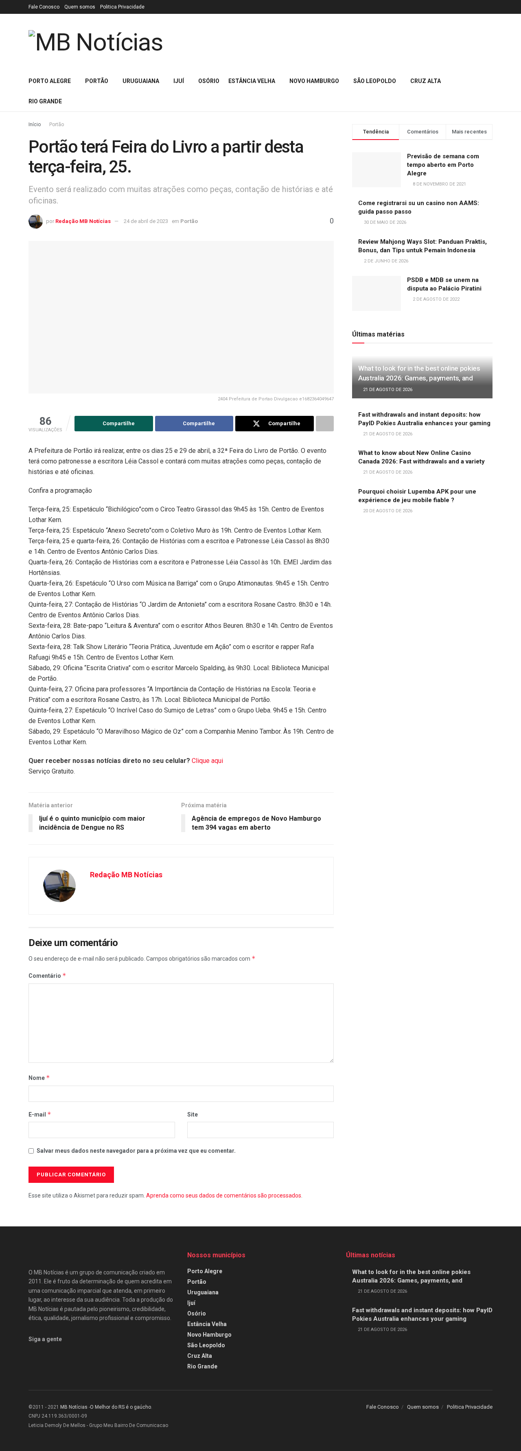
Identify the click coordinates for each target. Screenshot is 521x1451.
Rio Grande (45, 101)
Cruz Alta (425, 81)
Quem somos (79, 7)
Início (34, 124)
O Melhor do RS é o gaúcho (120, 1407)
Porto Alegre (49, 81)
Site (192, 1114)
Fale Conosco (43, 7)
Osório (208, 81)
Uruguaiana (141, 81)
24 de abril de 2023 (146, 221)
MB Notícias (74, 1407)
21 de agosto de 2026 (387, 389)
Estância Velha (251, 81)
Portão (96, 81)
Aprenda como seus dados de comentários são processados (223, 1195)
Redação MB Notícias (83, 221)
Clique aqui (207, 761)
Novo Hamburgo (314, 81)
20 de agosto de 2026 (387, 511)
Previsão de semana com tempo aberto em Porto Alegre (443, 165)
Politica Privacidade (122, 7)
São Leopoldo (374, 81)
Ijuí (178, 81)
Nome (39, 1078)
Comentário (47, 975)
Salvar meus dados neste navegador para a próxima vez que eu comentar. (136, 1150)
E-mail (39, 1114)
